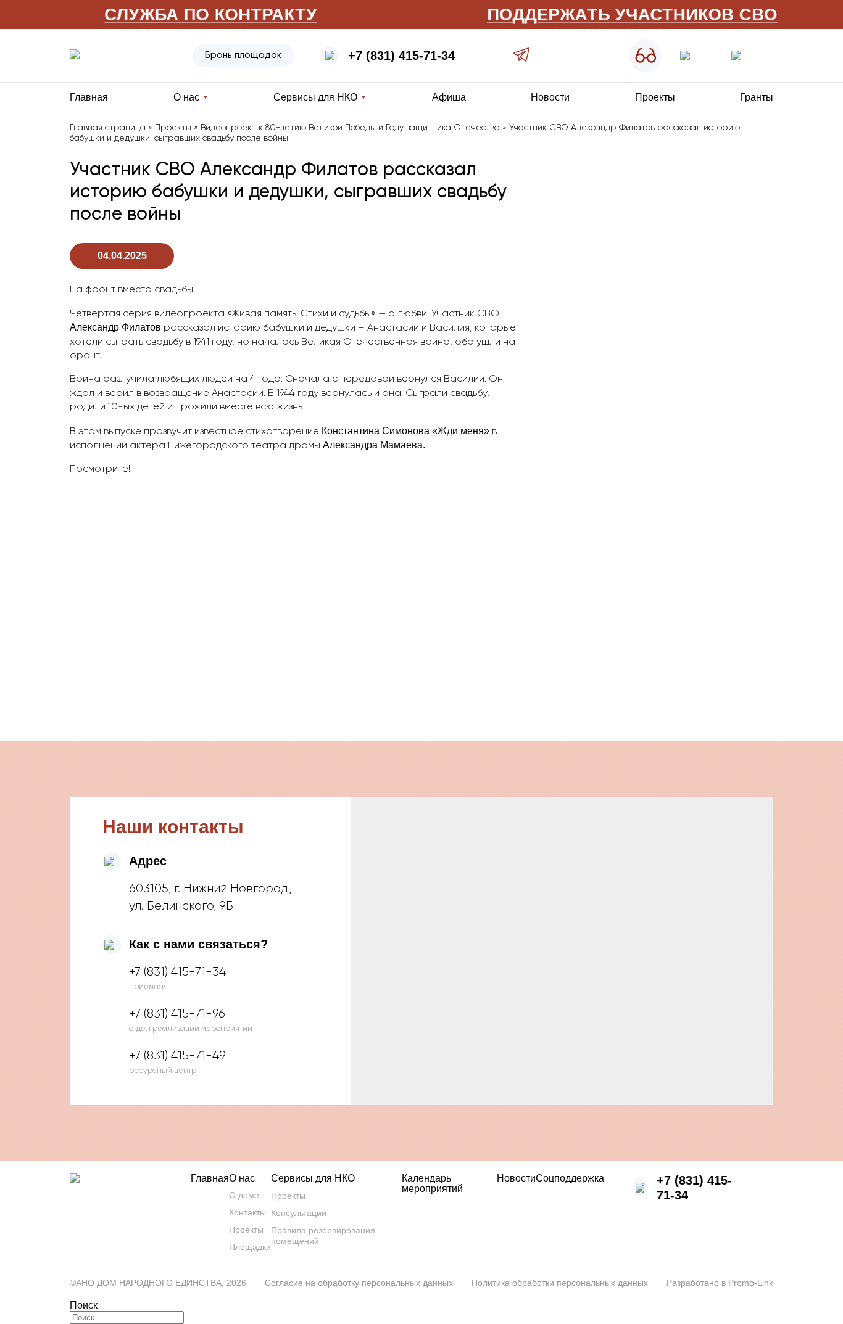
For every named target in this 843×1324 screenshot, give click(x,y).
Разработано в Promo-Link (720, 1283)
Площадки (250, 1247)
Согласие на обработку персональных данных (359, 1283)
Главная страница (108, 127)
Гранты (756, 97)
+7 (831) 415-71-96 (177, 1014)
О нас (242, 1178)
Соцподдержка (570, 1178)
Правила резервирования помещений (323, 1235)
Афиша (449, 97)
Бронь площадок (243, 55)
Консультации (298, 1213)
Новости (550, 97)
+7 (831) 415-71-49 (177, 1056)
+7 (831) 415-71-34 (401, 55)
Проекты (655, 97)
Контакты (247, 1212)
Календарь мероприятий (432, 1183)
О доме (244, 1195)
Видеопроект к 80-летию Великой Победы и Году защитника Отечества (350, 127)
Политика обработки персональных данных (559, 1283)
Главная (89, 97)
